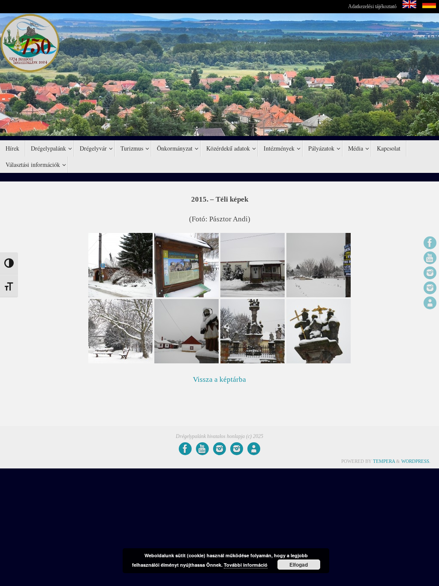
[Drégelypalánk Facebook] (430, 242)
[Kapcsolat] (430, 302)
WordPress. (415, 461)
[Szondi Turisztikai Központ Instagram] (430, 272)
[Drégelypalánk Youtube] (430, 257)
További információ (246, 565)
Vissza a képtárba (219, 379)
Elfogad (298, 564)
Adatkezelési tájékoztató (372, 6)
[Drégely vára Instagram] (430, 287)
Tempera (384, 461)
